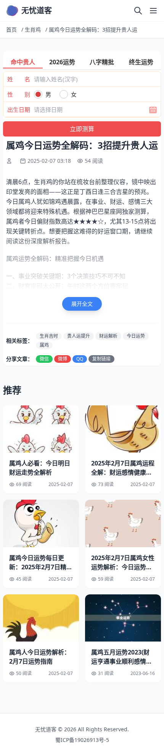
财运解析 (108, 336)
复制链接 (101, 359)
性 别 (18, 94)
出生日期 (18, 109)
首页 (11, 29)
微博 (62, 359)
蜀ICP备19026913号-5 (82, 739)
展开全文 (82, 303)
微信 (44, 359)
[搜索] (138, 10)
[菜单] (153, 10)
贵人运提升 (78, 336)
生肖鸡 (33, 29)
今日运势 (136, 336)
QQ (79, 359)
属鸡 (44, 345)
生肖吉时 (49, 336)
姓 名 (18, 79)
